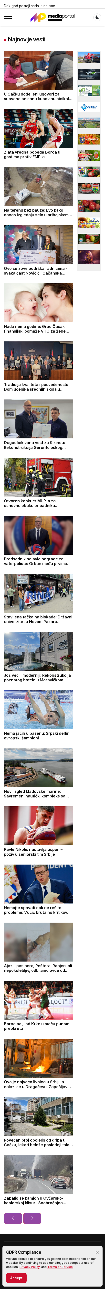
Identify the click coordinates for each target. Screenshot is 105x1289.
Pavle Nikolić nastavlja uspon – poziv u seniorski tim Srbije (33, 851)
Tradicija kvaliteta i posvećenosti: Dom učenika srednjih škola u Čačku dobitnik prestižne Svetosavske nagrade (36, 391)
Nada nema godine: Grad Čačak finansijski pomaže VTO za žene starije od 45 (35, 331)
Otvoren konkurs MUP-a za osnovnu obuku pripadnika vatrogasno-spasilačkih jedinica (34, 505)
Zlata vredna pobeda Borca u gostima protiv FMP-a (32, 154)
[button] (97, 1252)
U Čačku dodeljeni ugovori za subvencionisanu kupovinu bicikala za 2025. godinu (37, 99)
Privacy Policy (30, 1267)
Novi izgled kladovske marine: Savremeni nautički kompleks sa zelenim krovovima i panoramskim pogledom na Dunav (36, 798)
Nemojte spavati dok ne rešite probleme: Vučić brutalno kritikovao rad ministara (38, 912)
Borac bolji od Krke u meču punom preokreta (36, 1026)
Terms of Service (60, 1267)
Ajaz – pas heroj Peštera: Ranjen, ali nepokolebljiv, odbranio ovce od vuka (38, 970)
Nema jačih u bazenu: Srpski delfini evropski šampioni (37, 735)
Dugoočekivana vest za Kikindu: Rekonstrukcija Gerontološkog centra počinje (34, 447)
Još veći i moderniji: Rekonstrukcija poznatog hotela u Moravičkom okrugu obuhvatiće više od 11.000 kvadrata (37, 682)
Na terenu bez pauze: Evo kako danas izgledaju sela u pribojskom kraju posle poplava (36, 215)
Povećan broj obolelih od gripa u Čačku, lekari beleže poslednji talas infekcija (38, 1145)
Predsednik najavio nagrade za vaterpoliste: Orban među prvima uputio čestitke (35, 563)
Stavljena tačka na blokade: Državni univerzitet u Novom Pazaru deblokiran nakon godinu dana (38, 621)
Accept (16, 1278)
